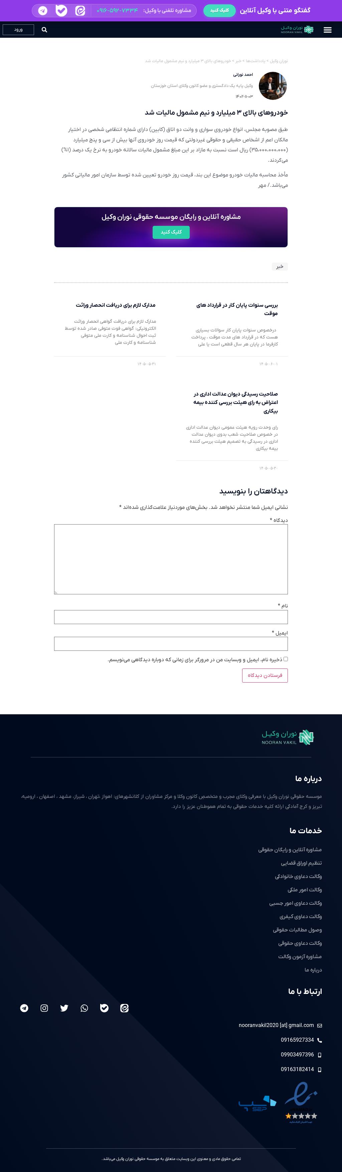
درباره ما (308, 779)
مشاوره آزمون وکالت (300, 957)
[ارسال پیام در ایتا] (80, 11)
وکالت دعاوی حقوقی (300, 943)
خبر (280, 266)
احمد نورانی (243, 75)
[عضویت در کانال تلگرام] (42, 10)
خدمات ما (306, 831)
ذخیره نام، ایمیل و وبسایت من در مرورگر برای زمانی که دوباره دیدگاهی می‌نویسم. (195, 660)
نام (283, 606)
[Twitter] (64, 1008)
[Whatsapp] (84, 1008)
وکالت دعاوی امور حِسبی (295, 903)
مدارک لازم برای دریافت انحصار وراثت (116, 305)
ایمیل (280, 633)
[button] (114, 10)
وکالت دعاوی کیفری (301, 916)
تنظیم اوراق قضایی (301, 863)
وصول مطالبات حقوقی (297, 930)
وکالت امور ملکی (305, 890)
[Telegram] (24, 1008)
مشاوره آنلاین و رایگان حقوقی (290, 850)
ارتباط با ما (305, 992)
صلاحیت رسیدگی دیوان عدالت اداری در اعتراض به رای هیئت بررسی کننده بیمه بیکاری (235, 403)
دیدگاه (279, 520)
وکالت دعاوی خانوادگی (298, 876)
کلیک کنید (219, 10)
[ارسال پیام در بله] (61, 11)
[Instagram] (44, 1008)
